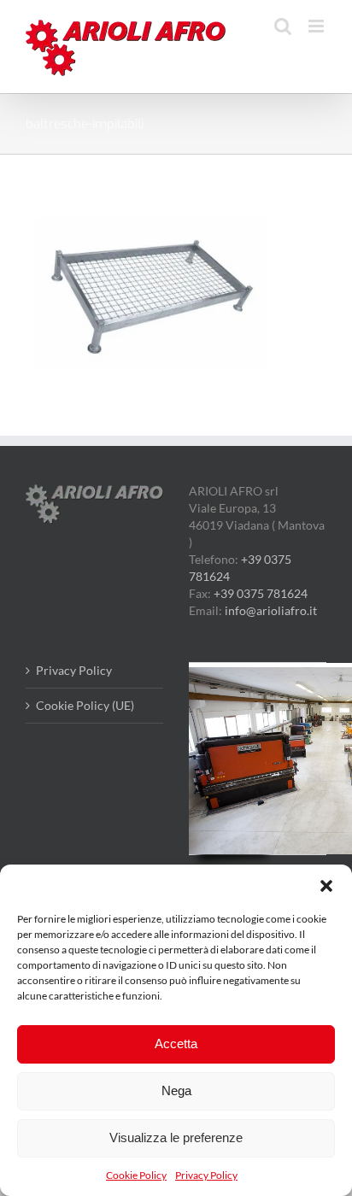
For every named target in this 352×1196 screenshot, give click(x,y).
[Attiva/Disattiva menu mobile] (317, 26)
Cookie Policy (136, 1175)
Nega (176, 1090)
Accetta (176, 1043)
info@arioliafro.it (271, 610)
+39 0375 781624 (261, 593)
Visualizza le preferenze (176, 1137)
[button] (326, 885)
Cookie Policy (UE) (85, 705)
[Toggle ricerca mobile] (282, 26)
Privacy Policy (206, 1175)
